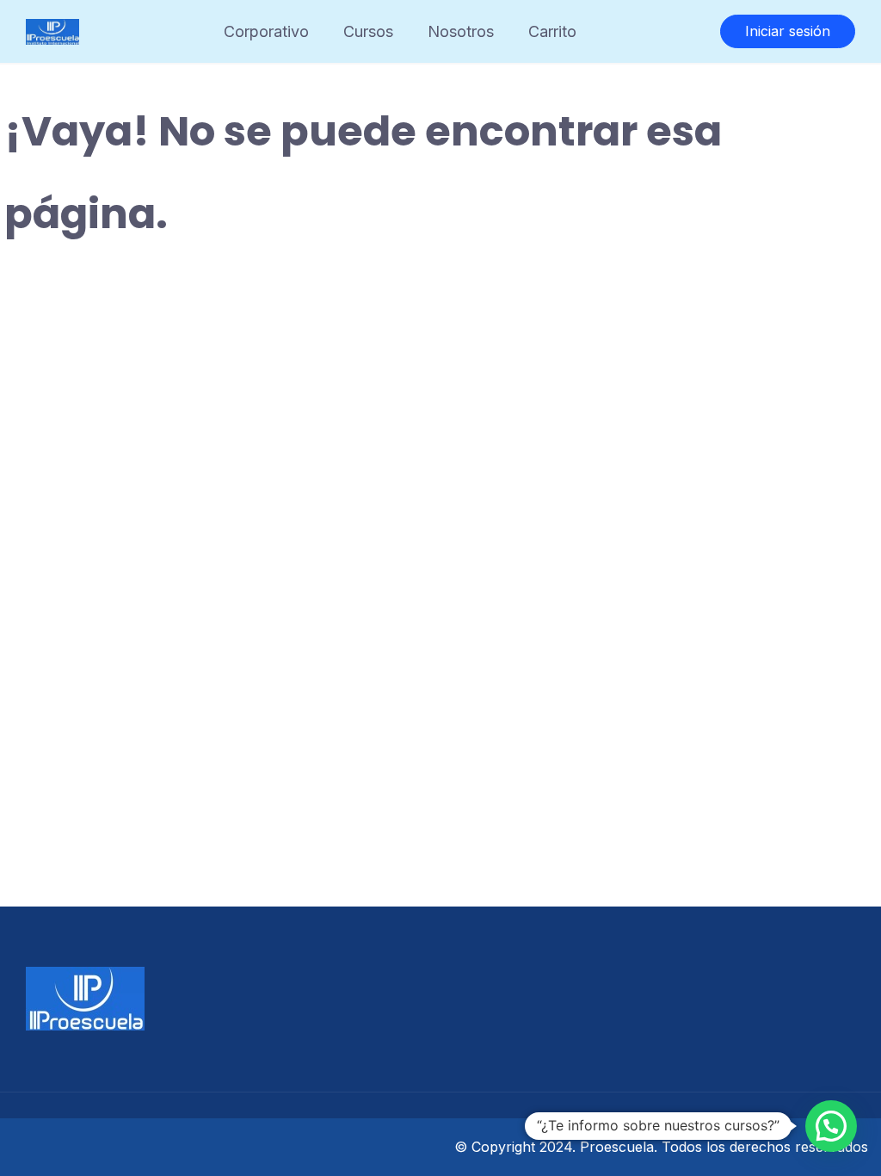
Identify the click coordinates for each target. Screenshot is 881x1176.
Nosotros (461, 31)
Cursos (368, 31)
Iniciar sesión (787, 31)
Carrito (552, 31)
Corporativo (266, 31)
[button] (831, 1126)
